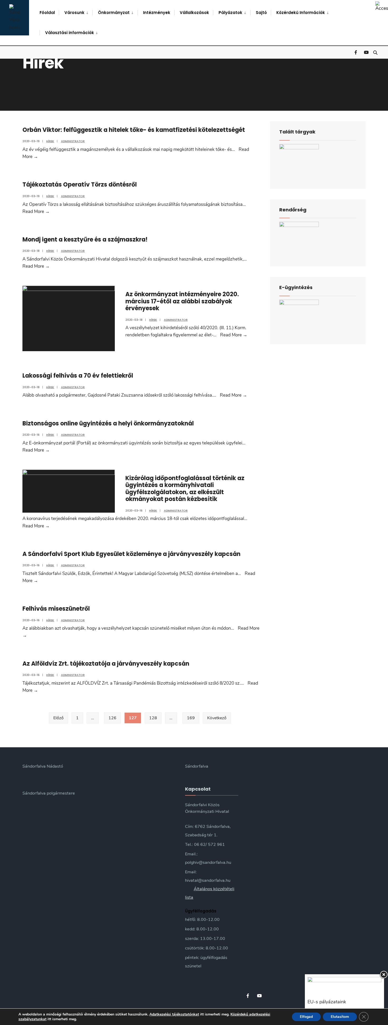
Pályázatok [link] (230, 12)
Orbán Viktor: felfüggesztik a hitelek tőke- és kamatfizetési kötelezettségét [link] (133, 130)
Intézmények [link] (156, 12)
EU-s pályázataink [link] (326, 1002)
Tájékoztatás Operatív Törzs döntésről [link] (79, 184)
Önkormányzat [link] (114, 12)
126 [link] (112, 718)
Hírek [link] (50, 141)
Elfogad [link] (306, 1016)
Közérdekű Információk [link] (300, 12)
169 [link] (191, 718)
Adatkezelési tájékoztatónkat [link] (174, 1014)
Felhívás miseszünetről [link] (56, 609)
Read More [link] (36, 211)
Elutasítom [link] (340, 1016)
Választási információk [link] (69, 32)
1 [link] (77, 718)
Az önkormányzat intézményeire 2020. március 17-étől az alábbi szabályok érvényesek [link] (182, 301)
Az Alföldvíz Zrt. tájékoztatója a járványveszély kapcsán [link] (105, 664)
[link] (381, 6)
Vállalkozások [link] (194, 12)
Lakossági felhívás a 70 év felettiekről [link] (77, 376)
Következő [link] (216, 718)
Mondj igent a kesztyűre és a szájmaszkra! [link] (85, 239)
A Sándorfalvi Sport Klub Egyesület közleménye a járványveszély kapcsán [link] (131, 554)
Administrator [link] (73, 141)
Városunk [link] (74, 12)
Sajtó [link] (261, 12)
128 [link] (153, 718)
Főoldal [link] (47, 12)
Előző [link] (58, 718)
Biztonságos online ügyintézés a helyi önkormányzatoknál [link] (108, 423)
